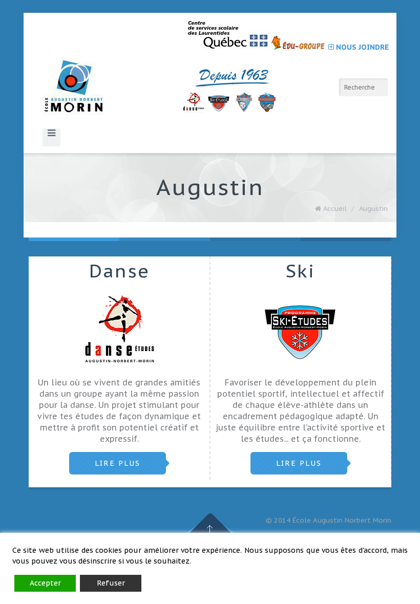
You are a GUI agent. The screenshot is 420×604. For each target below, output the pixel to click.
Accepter (45, 583)
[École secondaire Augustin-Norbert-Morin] (164, 90)
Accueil (335, 208)
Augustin (373, 208)
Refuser (111, 583)
